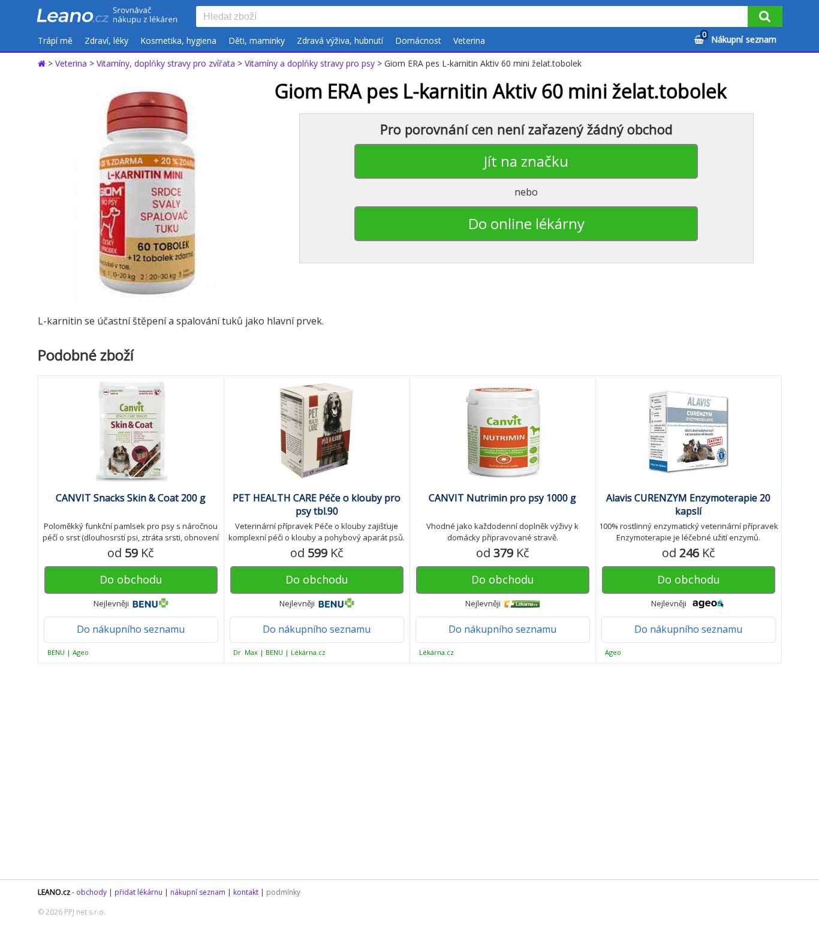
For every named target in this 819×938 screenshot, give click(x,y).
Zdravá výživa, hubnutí (340, 40)
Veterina (469, 40)
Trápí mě (55, 40)
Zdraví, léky (106, 40)
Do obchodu (131, 579)
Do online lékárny (526, 223)
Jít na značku (526, 161)
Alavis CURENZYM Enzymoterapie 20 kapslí (688, 504)
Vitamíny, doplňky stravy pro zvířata (166, 63)
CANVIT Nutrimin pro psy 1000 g (502, 497)
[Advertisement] (403, 771)
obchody (91, 892)
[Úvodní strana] (107, 16)
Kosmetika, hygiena (178, 40)
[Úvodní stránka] (43, 63)
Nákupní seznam (739, 37)
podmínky (283, 892)
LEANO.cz (54, 892)
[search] (474, 17)
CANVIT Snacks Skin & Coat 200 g (131, 497)
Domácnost (418, 40)
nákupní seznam (197, 892)
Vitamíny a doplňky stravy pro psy (310, 63)
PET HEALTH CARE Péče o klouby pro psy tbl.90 (317, 504)
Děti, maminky (256, 40)
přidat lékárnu (138, 892)
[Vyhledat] (765, 16)
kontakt (245, 892)
